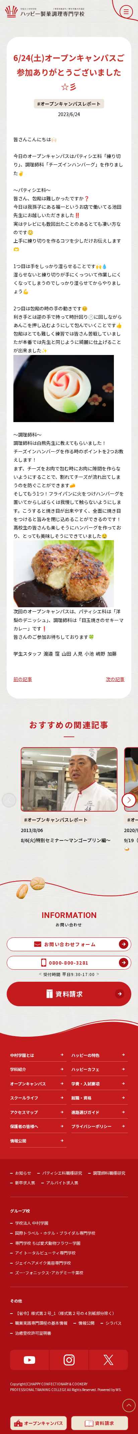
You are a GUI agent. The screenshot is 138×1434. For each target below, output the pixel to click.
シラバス (114, 1323)
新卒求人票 (25, 1182)
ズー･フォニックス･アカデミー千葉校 (49, 1272)
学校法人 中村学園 (31, 1223)
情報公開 (86, 1323)
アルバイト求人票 (62, 1182)
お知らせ (23, 1173)
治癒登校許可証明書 (33, 1333)
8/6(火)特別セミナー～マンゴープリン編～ (66, 840)
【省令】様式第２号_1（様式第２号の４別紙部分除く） (65, 1313)
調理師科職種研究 (109, 1173)
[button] (126, 11)
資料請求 (104, 1423)
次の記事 (115, 679)
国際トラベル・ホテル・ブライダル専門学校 (55, 1233)
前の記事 (22, 679)
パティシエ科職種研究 (62, 1173)
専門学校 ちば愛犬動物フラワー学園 (47, 1243)
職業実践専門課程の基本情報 (41, 1323)
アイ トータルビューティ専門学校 (45, 1253)
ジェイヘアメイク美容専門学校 (43, 1263)
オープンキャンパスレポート (70, 103)
